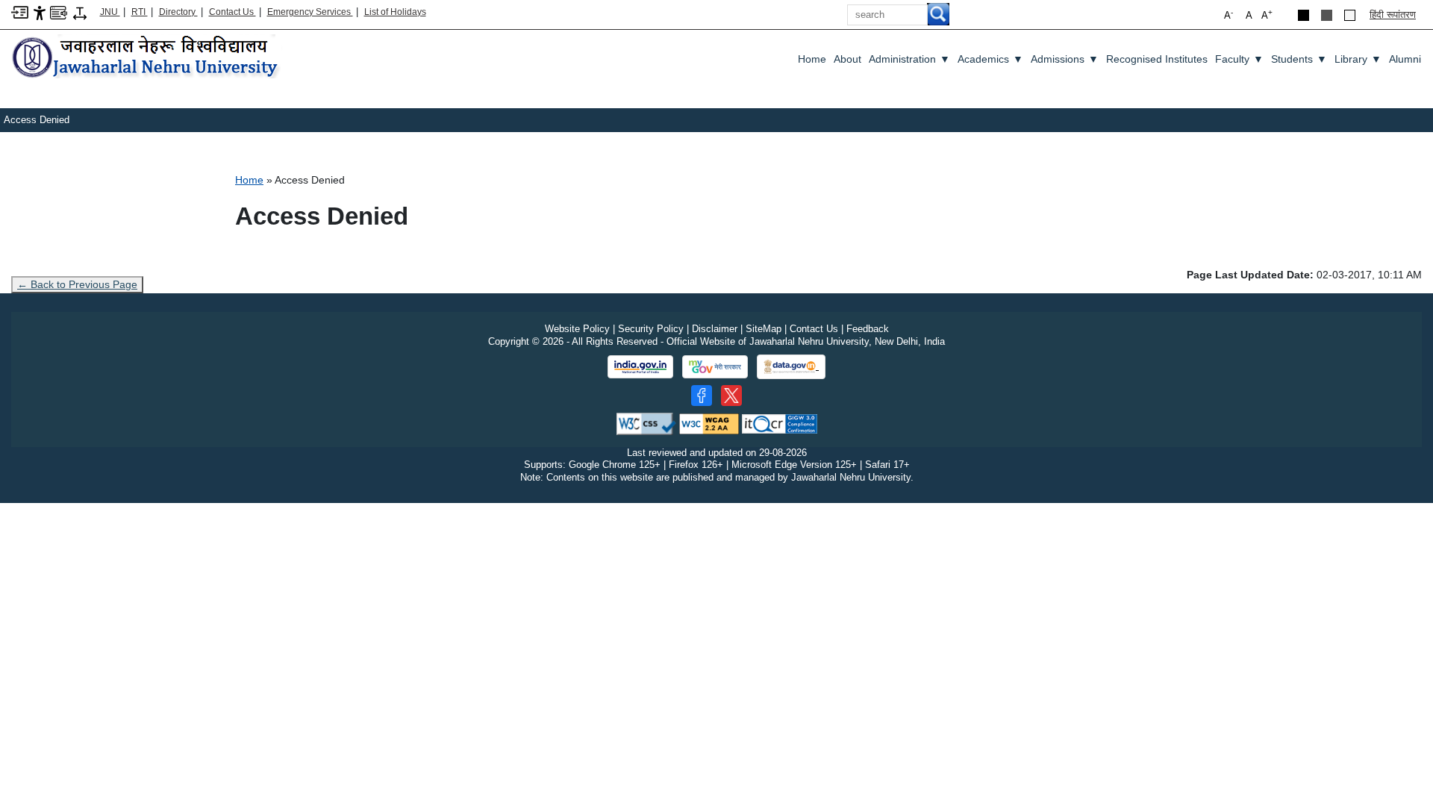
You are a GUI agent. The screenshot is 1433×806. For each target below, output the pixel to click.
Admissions (1065, 59)
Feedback (867, 328)
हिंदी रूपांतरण (1393, 14)
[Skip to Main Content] (19, 11)
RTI (139, 12)
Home (812, 59)
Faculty (1239, 59)
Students (1299, 59)
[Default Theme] (1349, 15)
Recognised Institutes (1157, 59)
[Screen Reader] (58, 11)
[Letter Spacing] (79, 12)
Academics (990, 59)
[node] (147, 57)
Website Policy (577, 328)
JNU (110, 12)
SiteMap (763, 328)
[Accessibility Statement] (40, 12)
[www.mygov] (715, 367)
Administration (909, 59)
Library (1358, 59)
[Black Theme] (1303, 15)
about (847, 59)
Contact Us (232, 12)
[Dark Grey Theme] (1326, 15)
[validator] (646, 422)
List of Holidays (395, 12)
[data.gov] (791, 366)
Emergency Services (310, 12)
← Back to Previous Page (77, 284)
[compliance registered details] (779, 422)
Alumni (1405, 59)
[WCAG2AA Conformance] (709, 422)
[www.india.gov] (640, 367)
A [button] (1267, 14)
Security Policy (651, 328)
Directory (178, 12)
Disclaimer (714, 328)
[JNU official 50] (731, 395)
